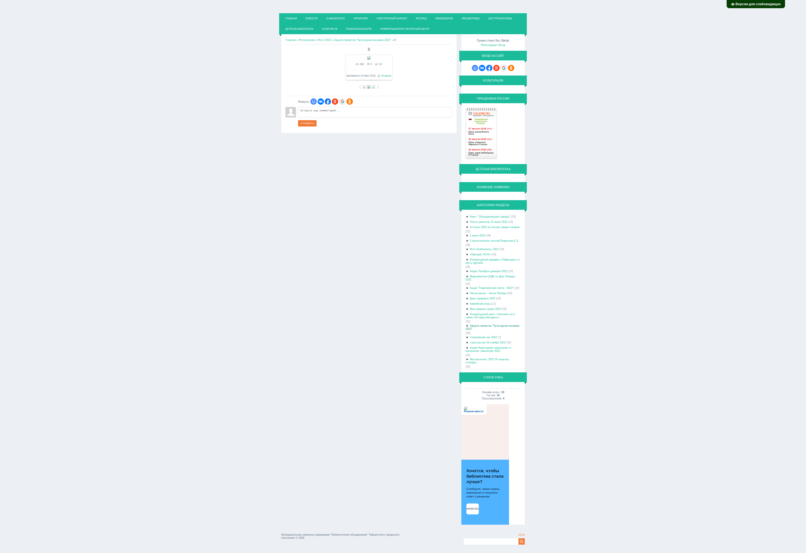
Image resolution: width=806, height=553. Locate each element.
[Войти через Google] (342, 101)
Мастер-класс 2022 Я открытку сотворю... (487, 361)
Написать (472, 508)
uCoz (521, 534)
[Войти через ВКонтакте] (321, 101)
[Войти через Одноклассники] (350, 101)
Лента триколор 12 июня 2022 (489, 221)
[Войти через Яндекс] (335, 101)
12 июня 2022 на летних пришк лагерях (495, 227)
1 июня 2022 (477, 235)
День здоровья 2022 (482, 298)
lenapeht (386, 75)
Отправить (307, 123)
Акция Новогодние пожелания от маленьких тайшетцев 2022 (488, 349)
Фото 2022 (324, 40)
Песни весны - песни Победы (488, 293)
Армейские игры (480, 303)
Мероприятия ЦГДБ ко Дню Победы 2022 (490, 278)
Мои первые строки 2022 (485, 308)
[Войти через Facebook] (328, 101)
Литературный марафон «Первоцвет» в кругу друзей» (493, 261)
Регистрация (489, 45)
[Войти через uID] (313, 101)
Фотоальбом (307, 40)
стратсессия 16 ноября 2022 (488, 342)
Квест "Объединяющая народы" (490, 216)
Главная (290, 40)
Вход (502, 45)
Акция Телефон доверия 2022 (489, 271)
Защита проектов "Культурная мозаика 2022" (362, 40)
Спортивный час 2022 (483, 337)
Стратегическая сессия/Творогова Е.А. (494, 240)
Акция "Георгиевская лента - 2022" (492, 288)
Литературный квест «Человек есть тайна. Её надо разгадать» (490, 316)
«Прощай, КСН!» (480, 254)
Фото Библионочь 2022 (484, 249)
